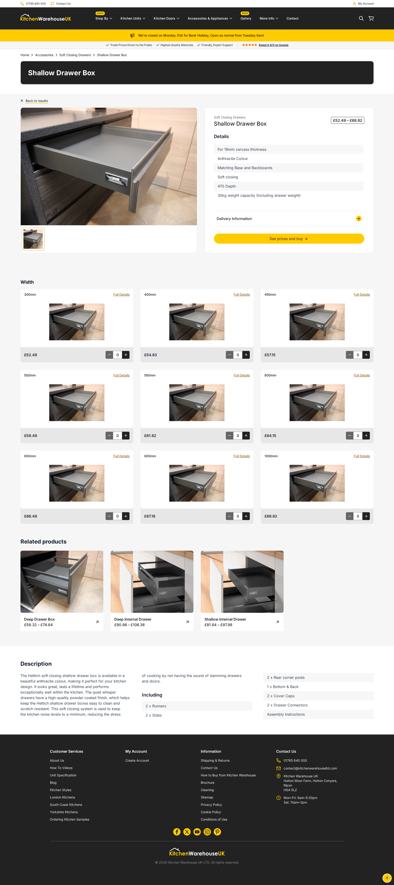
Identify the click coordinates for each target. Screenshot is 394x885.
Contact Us (209, 768)
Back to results (37, 101)
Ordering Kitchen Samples (69, 819)
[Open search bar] (361, 18)
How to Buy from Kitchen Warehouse (228, 775)
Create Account (137, 760)
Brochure (207, 782)
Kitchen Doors (164, 18)
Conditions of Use (214, 819)
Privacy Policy (211, 805)
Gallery (246, 17)
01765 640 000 (295, 760)
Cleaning (207, 790)
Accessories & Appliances (208, 18)
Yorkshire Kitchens (64, 812)
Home (24, 55)
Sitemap (207, 797)
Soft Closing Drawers (75, 55)
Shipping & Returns (215, 760)
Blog (53, 782)
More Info (267, 18)
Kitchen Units (131, 18)
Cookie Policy (211, 812)
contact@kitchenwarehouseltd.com (310, 768)
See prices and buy (286, 238)
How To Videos (61, 768)
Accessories (44, 55)
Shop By (101, 17)
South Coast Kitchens (66, 805)
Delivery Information (234, 218)
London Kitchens (62, 797)
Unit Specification (63, 775)
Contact (293, 18)
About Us (57, 760)
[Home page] (45, 18)
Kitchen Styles (60, 790)
